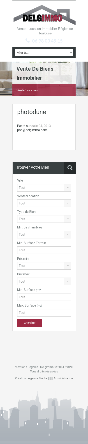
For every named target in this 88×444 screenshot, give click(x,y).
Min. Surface (29, 290)
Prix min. (23, 258)
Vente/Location (28, 196)
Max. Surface (29, 305)
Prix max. (23, 274)
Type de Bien (26, 212)
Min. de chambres (29, 227)
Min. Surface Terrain (31, 243)
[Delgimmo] (44, 14)
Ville (20, 180)
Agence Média (37, 378)
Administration (63, 378)
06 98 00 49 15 (47, 41)
